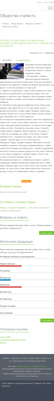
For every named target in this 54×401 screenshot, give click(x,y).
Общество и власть (10, 26)
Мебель (3, 342)
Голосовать (47, 320)
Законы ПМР (5, 337)
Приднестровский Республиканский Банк (31, 366)
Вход (39, 2)
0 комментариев (23, 60)
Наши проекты (17, 23)
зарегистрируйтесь (19, 207)
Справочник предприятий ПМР (13, 339)
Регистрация (48, 2)
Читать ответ (46, 233)
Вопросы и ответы (33, 23)
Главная (5, 23)
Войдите (3, 207)
